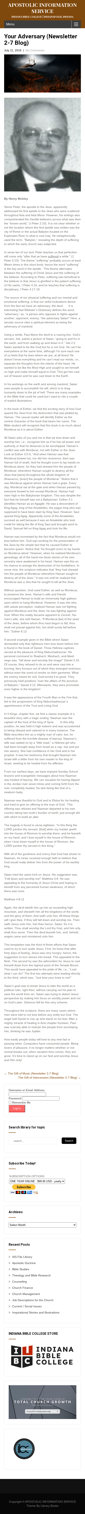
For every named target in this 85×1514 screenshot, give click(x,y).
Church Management (26, 1294)
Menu (10, 24)
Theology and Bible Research (31, 1275)
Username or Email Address (27, 1090)
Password (15, 1098)
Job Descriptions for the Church (32, 1300)
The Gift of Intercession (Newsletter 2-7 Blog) (49, 1077)
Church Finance (22, 1287)
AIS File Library (22, 1256)
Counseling (19, 1281)
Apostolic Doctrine (24, 1263)
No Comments (35, 50)
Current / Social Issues (27, 1306)
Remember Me (21, 1102)
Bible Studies (20, 1269)
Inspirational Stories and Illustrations (35, 1312)
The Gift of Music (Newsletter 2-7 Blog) (31, 1073)
